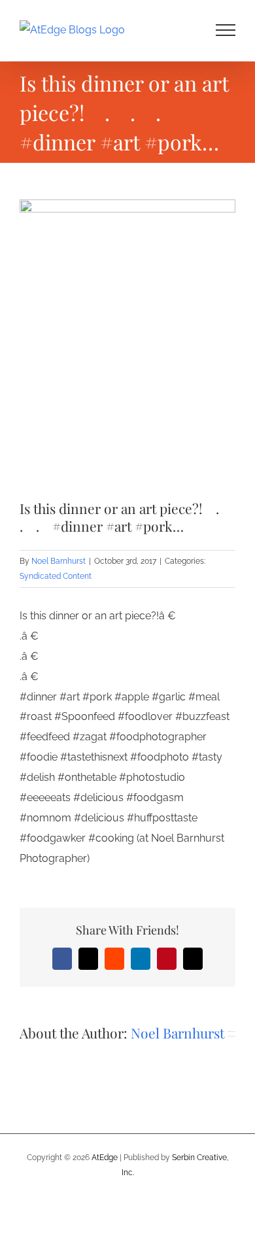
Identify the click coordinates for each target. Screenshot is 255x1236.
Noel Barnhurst (58, 561)
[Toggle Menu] (225, 30)
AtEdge (105, 1157)
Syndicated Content (56, 576)
